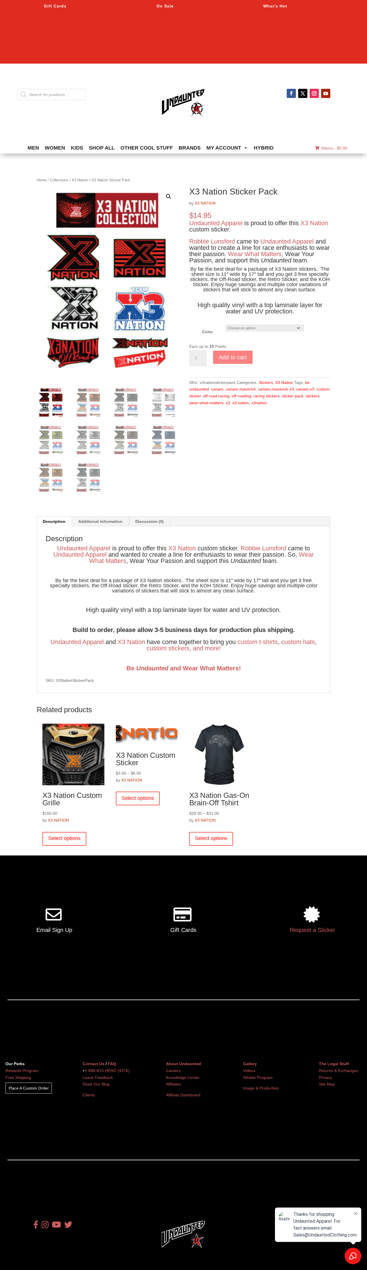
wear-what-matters (206, 403)
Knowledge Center (183, 1077)
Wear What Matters (255, 254)
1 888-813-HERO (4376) (107, 1070)
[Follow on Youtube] (325, 93)
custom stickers (168, 648)
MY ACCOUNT (223, 148)
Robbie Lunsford (212, 241)
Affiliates (173, 1084)
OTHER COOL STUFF (146, 148)
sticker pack (292, 396)
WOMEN (55, 148)
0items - (334, 148)
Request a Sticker (312, 930)
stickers (312, 396)
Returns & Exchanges (338, 1070)
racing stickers (266, 396)
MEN (33, 148)
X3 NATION (205, 203)
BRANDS (190, 148)
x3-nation (240, 403)
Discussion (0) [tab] (149, 521)
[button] (168, 196)
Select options (64, 838)
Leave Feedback (98, 1077)
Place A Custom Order (29, 1088)
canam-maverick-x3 (276, 389)
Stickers (266, 382)
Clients (89, 1095)
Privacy (325, 1077)
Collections (59, 180)
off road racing (216, 396)
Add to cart (233, 357)
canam (217, 389)
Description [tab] (54, 521)
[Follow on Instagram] (314, 93)
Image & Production (261, 1088)
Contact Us (93, 1063)
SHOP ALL (102, 148)
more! (213, 648)
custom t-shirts (257, 641)
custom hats (298, 641)
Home (41, 180)
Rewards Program (21, 1070)
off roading (241, 396)
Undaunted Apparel (216, 223)
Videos (249, 1070)
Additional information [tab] (100, 521)
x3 (228, 403)
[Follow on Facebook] (291, 93)
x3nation (259, 403)
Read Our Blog (96, 1084)
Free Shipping (18, 1077)
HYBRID (264, 148)
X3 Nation (80, 180)
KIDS (77, 148)
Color (207, 331)
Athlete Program (258, 1077)
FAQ (112, 1063)
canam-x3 (305, 389)
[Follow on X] (302, 93)
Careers (173, 1070)
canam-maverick (241, 389)
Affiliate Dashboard (183, 1095)
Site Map (327, 1084)
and (198, 648)
